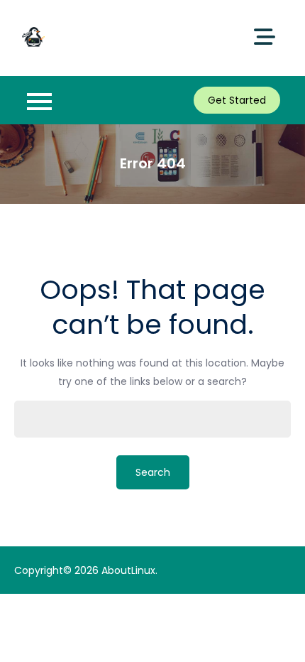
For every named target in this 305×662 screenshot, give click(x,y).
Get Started (237, 100)
